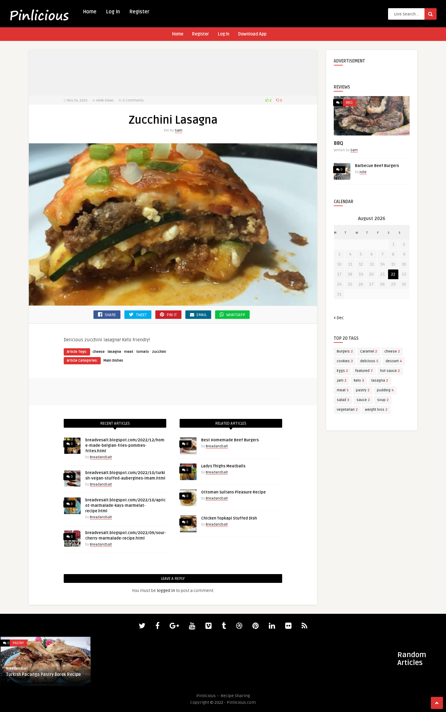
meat (128, 351)
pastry (363, 390)
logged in (166, 590)
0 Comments (133, 100)
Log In (113, 12)
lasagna (114, 351)
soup (383, 400)
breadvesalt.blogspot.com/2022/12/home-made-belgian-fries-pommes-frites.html (124, 445)
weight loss (376, 409)
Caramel (368, 351)
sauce (363, 400)
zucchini (159, 351)
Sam (178, 130)
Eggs (342, 371)
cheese (99, 351)
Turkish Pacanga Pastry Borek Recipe (43, 674)
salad (343, 400)
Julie (363, 172)
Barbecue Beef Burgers (377, 165)
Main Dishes (113, 360)
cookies (345, 361)
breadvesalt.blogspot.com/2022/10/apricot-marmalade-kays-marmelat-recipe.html (125, 505)
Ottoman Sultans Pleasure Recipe (233, 492)
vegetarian (347, 409)
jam (341, 380)
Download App (252, 34)
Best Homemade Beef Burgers (230, 440)
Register (139, 12)
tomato (142, 351)
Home (89, 12)
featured (364, 371)
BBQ (349, 103)
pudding (385, 390)
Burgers (345, 351)
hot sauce (390, 371)
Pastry (18, 643)
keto (359, 380)
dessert (394, 361)
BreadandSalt (101, 457)
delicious (369, 361)
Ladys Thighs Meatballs (223, 466)
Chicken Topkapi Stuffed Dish (229, 518)
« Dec (339, 317)
